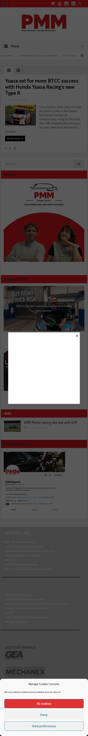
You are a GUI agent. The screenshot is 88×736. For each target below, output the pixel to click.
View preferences (44, 726)
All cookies (44, 704)
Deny (44, 715)
